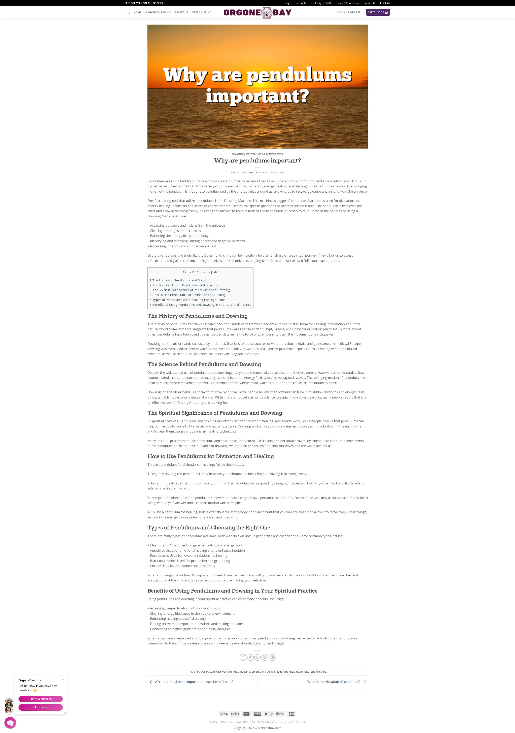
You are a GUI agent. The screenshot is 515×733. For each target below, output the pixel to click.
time (323, 671)
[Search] (128, 12)
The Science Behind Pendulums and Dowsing (184, 285)
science (315, 671)
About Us (301, 3)
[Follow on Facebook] (380, 3)
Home (137, 12)
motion (280, 671)
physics (304, 671)
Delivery (316, 3)
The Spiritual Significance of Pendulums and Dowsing (190, 290)
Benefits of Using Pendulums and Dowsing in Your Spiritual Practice (200, 304)
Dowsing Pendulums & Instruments (257, 154)
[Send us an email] (388, 3)
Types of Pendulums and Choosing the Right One (187, 300)
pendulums (292, 671)
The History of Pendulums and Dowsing (180, 280)
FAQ (328, 3)
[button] (10, 723)
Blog (286, 3)
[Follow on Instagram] (384, 3)
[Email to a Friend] (257, 657)
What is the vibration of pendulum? (334, 681)
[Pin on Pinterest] (265, 657)
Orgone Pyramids (158, 12)
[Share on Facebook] (243, 657)
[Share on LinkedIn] (272, 657)
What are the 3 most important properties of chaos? (194, 681)
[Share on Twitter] (250, 657)
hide (214, 272)
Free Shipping (202, 12)
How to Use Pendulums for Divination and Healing (188, 295)
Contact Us (370, 3)
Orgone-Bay (277, 172)
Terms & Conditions (347, 3)
